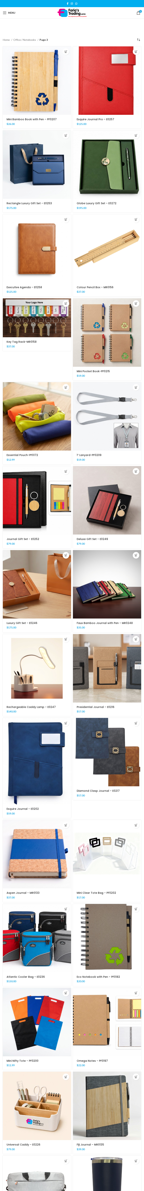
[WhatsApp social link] (76, 3)
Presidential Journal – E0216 (95, 707)
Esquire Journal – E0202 (23, 809)
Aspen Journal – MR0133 (23, 893)
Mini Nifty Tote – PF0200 (22, 1061)
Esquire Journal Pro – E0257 (95, 119)
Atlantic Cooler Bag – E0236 (26, 977)
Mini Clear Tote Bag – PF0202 (96, 893)
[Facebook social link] (68, 3)
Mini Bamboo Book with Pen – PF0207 (32, 119)
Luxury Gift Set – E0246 (22, 623)
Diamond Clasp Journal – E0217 (98, 791)
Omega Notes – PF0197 (92, 1061)
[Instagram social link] (72, 3)
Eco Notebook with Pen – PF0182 (98, 977)
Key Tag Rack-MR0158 (22, 342)
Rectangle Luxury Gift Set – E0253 (29, 203)
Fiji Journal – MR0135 (90, 1144)
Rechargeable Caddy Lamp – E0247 (31, 707)
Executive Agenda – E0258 (24, 287)
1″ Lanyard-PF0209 (89, 455)
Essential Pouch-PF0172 (22, 455)
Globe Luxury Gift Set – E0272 (96, 203)
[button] (66, 51)
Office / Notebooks (25, 39)
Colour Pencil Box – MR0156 (95, 287)
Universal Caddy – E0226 (23, 1144)
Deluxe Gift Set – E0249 (92, 539)
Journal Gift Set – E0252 (23, 539)
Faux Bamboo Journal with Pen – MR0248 (105, 623)
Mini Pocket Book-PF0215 (93, 371)
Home (6, 39)
